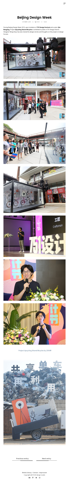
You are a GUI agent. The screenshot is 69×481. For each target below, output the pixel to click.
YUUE (38, 22)
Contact (35, 473)
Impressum (43, 473)
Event (45, 22)
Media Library (26, 473)
